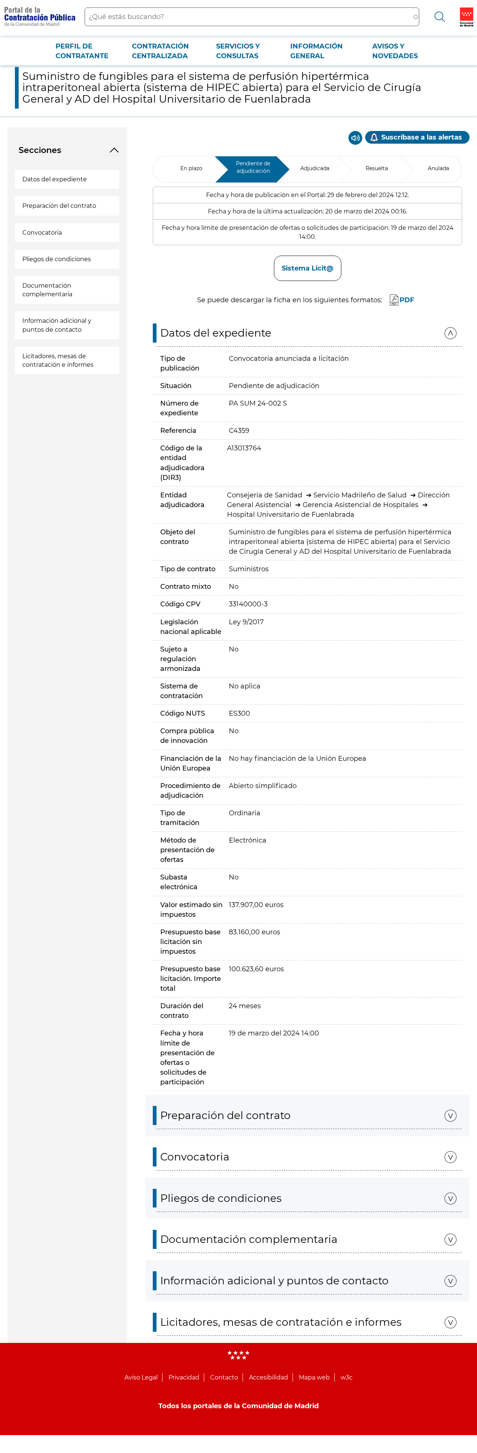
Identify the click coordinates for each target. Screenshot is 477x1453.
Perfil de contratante (82, 51)
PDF (406, 300)
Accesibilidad (268, 1377)
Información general (316, 51)
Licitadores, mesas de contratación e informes (58, 360)
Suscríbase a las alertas (421, 137)
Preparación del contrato (59, 205)
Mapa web (314, 1377)
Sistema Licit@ (308, 268)
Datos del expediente (54, 179)
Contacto (224, 1377)
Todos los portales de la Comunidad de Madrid (238, 1406)
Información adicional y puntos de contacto (56, 325)
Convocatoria (42, 232)
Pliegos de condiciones (56, 259)
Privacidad (183, 1377)
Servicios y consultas (238, 51)
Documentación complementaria (47, 290)
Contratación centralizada (160, 51)
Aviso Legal (141, 1377)
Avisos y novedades (395, 51)
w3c (347, 1377)
